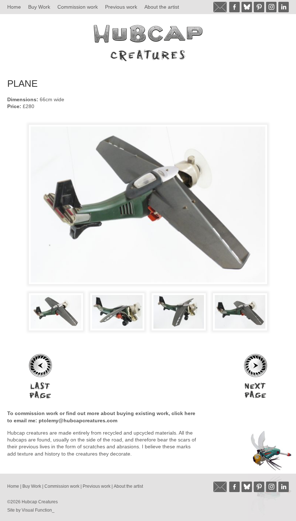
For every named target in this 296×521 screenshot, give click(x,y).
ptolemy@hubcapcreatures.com (78, 420)
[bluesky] (246, 7)
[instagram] (271, 7)
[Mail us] (220, 7)
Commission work (77, 7)
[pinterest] (259, 7)
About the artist (161, 7)
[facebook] (234, 7)
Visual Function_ (38, 510)
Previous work (121, 7)
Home (14, 7)
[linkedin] (283, 7)
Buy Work (39, 7)
